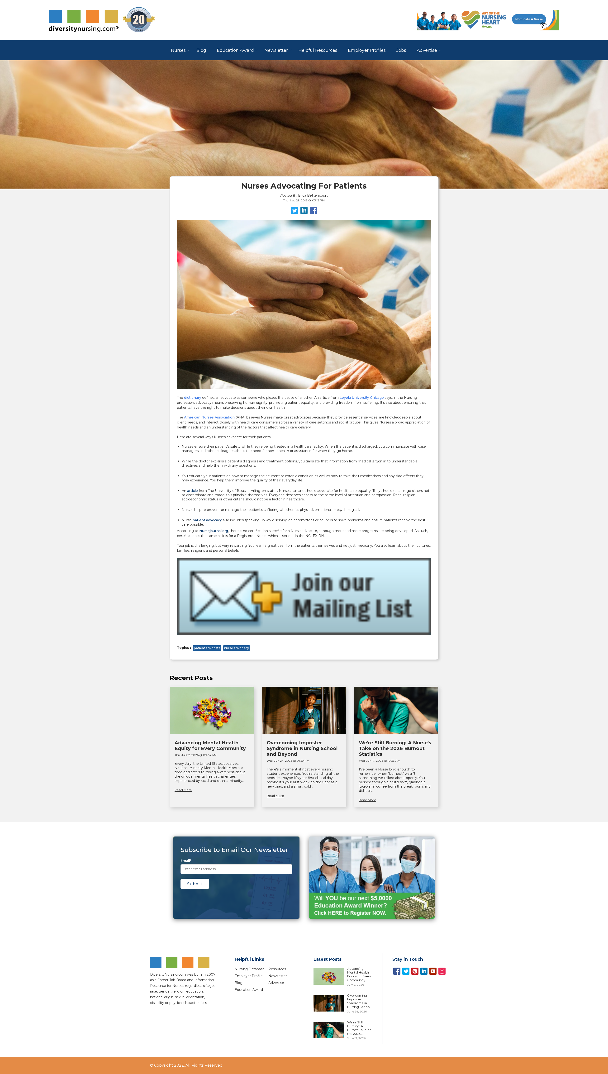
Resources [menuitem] (277, 969)
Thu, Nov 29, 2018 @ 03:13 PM (304, 200)
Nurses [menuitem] (178, 50)
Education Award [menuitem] (235, 50)
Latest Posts (328, 959)
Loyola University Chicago (362, 397)
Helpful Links (249, 959)
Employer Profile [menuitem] (249, 976)
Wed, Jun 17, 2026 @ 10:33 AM (379, 760)
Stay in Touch (407, 959)
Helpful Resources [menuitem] (318, 50)
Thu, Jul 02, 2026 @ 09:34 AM (196, 755)
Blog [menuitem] (201, 50)
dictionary (192, 397)
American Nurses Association (209, 417)
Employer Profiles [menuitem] (367, 50)
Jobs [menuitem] (401, 50)
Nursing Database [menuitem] (250, 969)
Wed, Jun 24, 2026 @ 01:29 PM (288, 760)
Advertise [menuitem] (427, 50)
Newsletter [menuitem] (276, 50)
